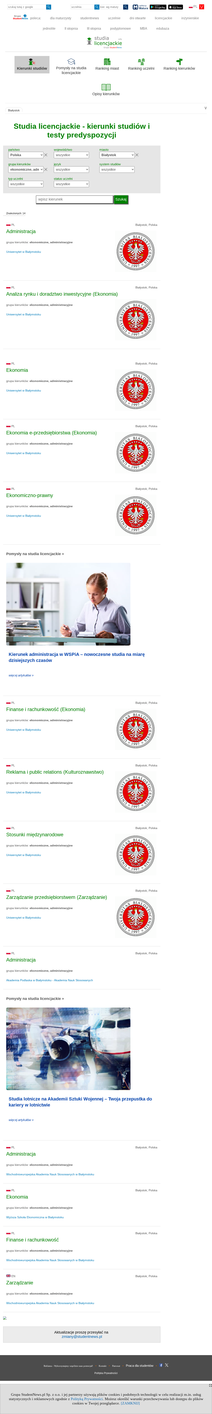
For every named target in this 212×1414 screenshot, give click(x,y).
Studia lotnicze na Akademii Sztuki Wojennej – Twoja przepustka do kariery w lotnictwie (80, 1102)
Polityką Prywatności (87, 1399)
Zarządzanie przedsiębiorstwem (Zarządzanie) (56, 897)
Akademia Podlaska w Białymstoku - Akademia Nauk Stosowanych (49, 980)
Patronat (116, 1366)
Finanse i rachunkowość (32, 1240)
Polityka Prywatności (106, 1373)
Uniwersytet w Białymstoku (23, 251)
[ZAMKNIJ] (130, 1403)
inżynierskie (190, 18)
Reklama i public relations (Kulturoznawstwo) (55, 772)
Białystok (14, 110)
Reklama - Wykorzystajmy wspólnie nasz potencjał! (68, 1366)
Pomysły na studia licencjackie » (35, 554)
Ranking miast (107, 68)
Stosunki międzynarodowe (34, 834)
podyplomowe (120, 28)
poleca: (35, 18)
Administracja (21, 231)
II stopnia (71, 28)
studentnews (89, 18)
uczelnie (114, 18)
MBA (143, 28)
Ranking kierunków (179, 68)
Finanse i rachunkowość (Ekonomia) (45, 709)
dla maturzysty (60, 18)
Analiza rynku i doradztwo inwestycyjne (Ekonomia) (62, 294)
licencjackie (163, 18)
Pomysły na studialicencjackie (71, 70)
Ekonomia (17, 370)
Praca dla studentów (139, 1365)
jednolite (49, 28)
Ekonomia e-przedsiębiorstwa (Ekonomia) (51, 432)
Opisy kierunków (106, 94)
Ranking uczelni (141, 68)
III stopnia (94, 28)
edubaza (162, 28)
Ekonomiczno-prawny (29, 495)
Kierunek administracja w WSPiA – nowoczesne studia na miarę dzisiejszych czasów (77, 657)
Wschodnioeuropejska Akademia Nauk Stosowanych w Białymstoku (50, 1174)
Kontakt (102, 1366)
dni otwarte (138, 18)
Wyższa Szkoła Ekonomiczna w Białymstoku (35, 1217)
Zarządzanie (19, 1282)
